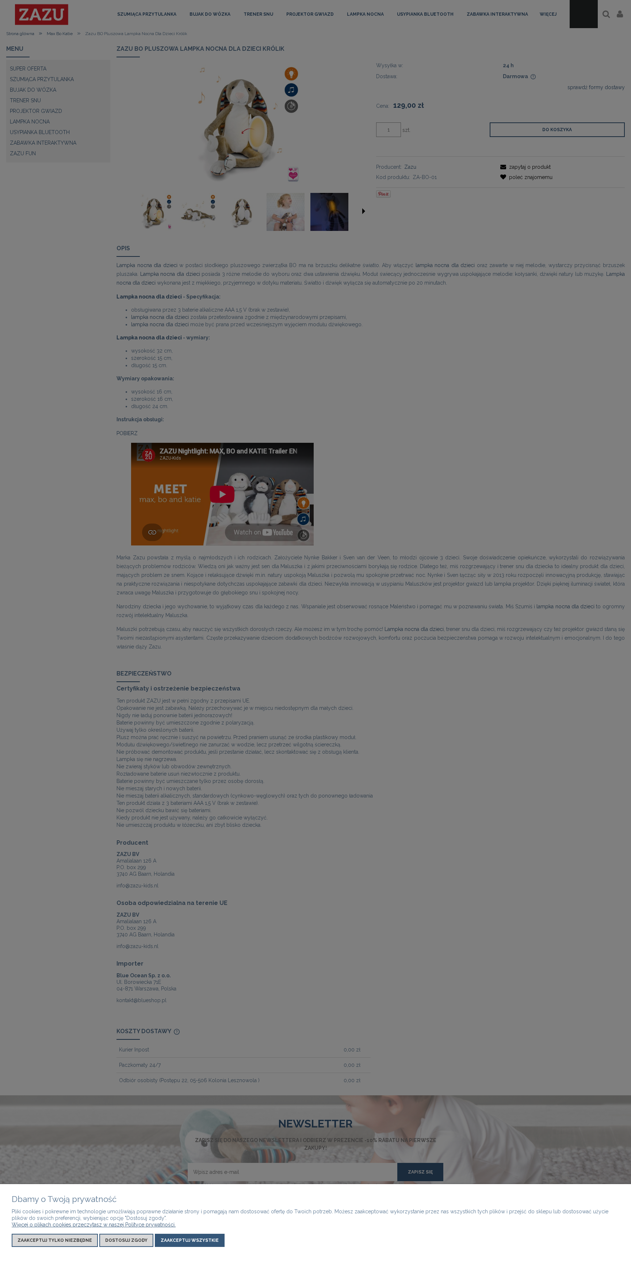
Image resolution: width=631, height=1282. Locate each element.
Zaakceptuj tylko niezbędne (55, 1240)
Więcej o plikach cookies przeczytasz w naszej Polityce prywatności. (94, 1225)
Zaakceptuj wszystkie (190, 1240)
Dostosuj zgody (126, 1240)
